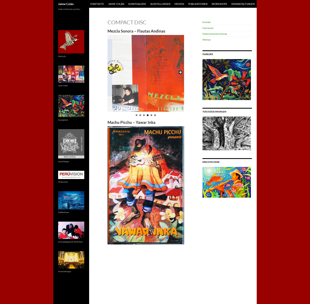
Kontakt (206, 22)
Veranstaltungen (243, 3)
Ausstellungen (160, 3)
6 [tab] (155, 115)
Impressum (208, 28)
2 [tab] (140, 115)
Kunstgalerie (137, 3)
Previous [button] (111, 72)
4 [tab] (148, 115)
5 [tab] (151, 115)
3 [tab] (144, 115)
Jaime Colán (66, 4)
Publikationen (197, 3)
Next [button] (180, 72)
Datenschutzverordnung (214, 33)
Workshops (219, 3)
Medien (179, 3)
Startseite (97, 3)
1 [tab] (136, 115)
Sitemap (206, 39)
